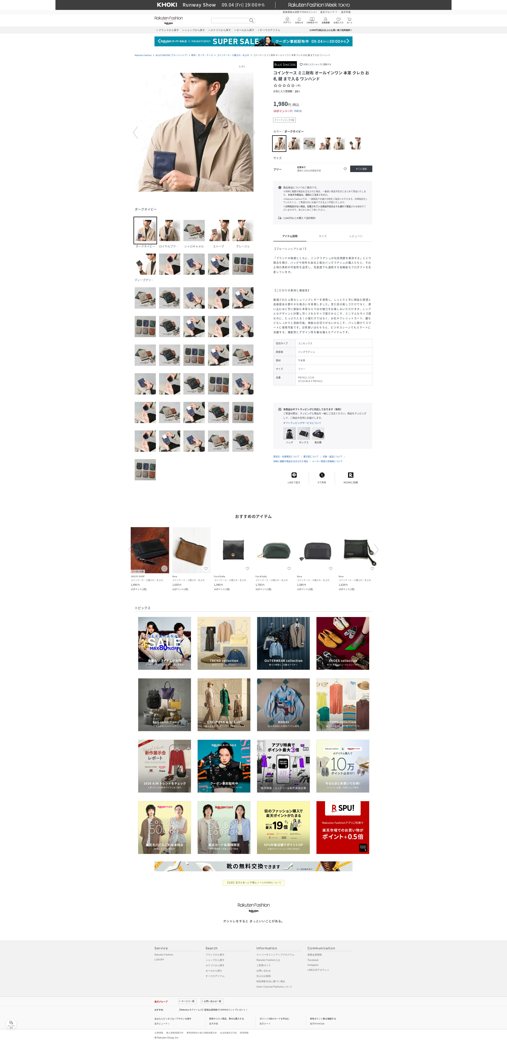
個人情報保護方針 (175, 1032)
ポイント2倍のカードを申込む (274, 1018)
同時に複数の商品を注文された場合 (290, 461)
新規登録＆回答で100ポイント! (299, 11)
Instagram (313, 964)
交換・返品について (332, 456)
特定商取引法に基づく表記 (270, 981)
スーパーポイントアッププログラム (275, 954)
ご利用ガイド (263, 965)
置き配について (311, 456)
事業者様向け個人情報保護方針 (202, 1032)
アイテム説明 (289, 236)
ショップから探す (215, 959)
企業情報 (158, 1032)
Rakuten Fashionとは (268, 959)
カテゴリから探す (215, 965)
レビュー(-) (355, 236)
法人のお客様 (263, 975)
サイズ (323, 236)
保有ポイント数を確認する (323, 1018)
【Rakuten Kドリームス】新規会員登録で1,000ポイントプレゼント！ (213, 1009)
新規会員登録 (315, 954)
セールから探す (214, 970)
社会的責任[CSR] (228, 1032)
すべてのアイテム (215, 975)
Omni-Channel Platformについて (274, 986)
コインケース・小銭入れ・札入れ (233, 55)
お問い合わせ (263, 970)
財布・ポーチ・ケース (202, 55)
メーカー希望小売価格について (327, 461)
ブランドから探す (215, 954)
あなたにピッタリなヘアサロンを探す (173, 1018)
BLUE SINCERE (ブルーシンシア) (171, 55)
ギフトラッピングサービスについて (302, 423)
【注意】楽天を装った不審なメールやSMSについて (253, 882)
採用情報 (244, 1032)
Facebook (313, 959)
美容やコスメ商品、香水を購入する (226, 1018)
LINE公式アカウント (318, 969)
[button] (194, 132)
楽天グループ (327, 11)
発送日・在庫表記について (286, 456)
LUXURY (159, 959)
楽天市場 (346, 11)
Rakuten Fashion (143, 55)
